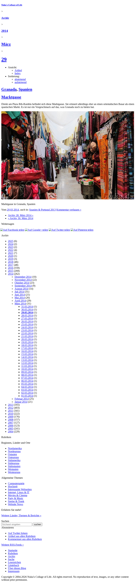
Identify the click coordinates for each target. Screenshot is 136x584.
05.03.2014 (27, 384)
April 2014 (20, 300)
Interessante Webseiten (20, 489)
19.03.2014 (27, 342)
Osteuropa (13, 457)
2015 (10, 270)
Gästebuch (13, 565)
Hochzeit (12, 486)
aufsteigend (21, 82)
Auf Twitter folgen (18, 533)
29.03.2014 (27, 312)
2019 (10, 259)
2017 (10, 264)
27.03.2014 (27, 318)
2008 (10, 419)
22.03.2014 (27, 333)
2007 (10, 422)
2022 (10, 250)
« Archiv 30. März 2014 (20, 218)
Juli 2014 (19, 291)
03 (11, 209)
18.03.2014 (27, 345)
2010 (10, 413)
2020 (10, 256)
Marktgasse (11, 97)
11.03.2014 (27, 366)
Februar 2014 (22, 398)
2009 (10, 416)
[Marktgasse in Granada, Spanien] (67, 198)
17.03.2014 (27, 348)
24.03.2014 (27, 327)
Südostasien (14, 466)
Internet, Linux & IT (18, 492)
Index (18, 73)
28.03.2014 (27, 315)
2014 (4, 31)
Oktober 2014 (22, 282)
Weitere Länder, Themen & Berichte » (21, 515)
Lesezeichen (14, 562)
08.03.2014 (27, 375)
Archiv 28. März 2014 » (20, 215)
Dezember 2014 (23, 276)
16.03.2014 (27, 351)
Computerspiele (16, 483)
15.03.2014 (27, 354)
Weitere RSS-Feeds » (12, 544)
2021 (10, 253)
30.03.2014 (27, 309)
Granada (9, 89)
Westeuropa (14, 472)
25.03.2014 (27, 324)
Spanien (25, 89)
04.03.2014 (27, 386)
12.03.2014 (27, 363)
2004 (10, 431)
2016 (10, 267)
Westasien (13, 469)
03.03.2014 (27, 389)
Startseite (12, 550)
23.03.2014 (27, 330)
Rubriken (13, 553)
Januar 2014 (21, 401)
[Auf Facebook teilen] (12, 229)
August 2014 (21, 288)
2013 (10, 404)
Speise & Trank (16, 501)
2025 (10, 241)
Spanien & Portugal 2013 (42, 209)
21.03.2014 (27, 336)
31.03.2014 (27, 306)
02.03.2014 (27, 392)
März (6, 44)
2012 (10, 407)
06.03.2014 (27, 381)
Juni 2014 (20, 294)
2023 (10, 247)
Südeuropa (13, 463)
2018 (10, 262)
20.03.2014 (27, 339)
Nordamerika (15, 448)
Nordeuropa (14, 451)
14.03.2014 (27, 357)
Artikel (18, 70)
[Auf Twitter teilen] (59, 229)
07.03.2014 (27, 378)
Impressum (13, 571)
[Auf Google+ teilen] (36, 229)
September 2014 (23, 285)
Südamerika (14, 460)
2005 (10, 428)
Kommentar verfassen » (68, 209)
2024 (10, 244)
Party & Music (15, 498)
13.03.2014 (27, 360)
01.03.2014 (27, 395)
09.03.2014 (27, 372)
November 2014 (23, 279)
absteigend (20, 79)
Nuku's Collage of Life (11, 5)
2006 (10, 425)
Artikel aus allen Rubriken (21, 536)
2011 (10, 410)
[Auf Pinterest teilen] (82, 229)
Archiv (5, 18)
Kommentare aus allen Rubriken (25, 539)
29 (4, 59)
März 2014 (20, 303)
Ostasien (12, 454)
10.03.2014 (27, 369)
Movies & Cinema (17, 495)
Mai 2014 (20, 297)
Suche (11, 559)
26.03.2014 (27, 321)
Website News (15, 504)
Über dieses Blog (17, 568)
